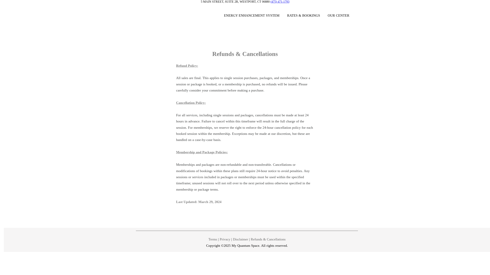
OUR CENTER (338, 15)
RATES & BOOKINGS (303, 15)
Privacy (225, 239)
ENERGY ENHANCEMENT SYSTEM (251, 15)
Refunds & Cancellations (268, 239)
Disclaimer (240, 239)
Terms (212, 239)
